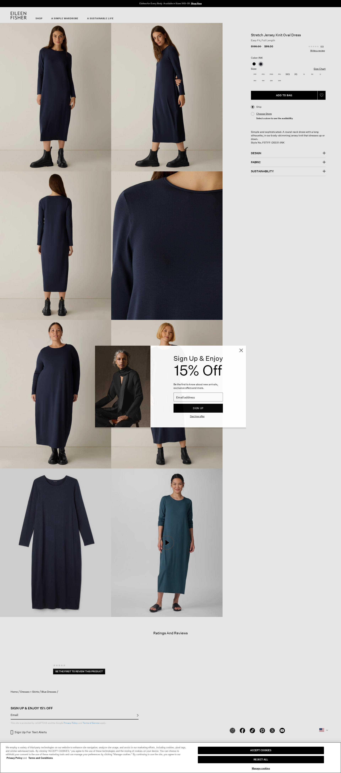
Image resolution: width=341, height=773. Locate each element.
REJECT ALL (261, 759)
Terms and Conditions (40, 758)
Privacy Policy (17, 758)
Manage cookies (261, 768)
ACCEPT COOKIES (260, 750)
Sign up (198, 408)
